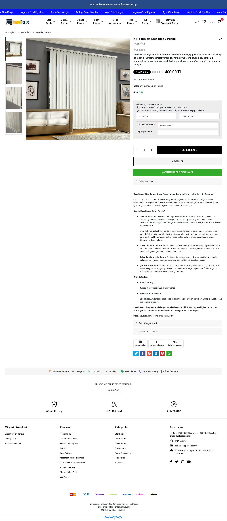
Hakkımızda (65, 434)
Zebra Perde (64, 22)
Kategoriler (121, 427)
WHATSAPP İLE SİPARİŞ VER (179, 172)
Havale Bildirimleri (13, 443)
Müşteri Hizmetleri (16, 427)
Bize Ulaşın (176, 427)
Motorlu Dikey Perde (69, 472)
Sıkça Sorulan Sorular (14, 434)
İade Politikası (66, 453)
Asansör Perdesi (67, 467)
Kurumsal (65, 427)
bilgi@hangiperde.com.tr (186, 446)
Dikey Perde (96, 22)
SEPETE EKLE (189, 149)
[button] (219, 21)
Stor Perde (49, 22)
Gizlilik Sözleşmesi (68, 439)
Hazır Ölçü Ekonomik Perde (170, 22)
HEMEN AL (178, 161)
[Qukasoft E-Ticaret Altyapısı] (113, 517)
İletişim (63, 448)
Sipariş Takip (10, 439)
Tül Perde (145, 22)
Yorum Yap (113, 390)
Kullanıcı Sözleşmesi (69, 443)
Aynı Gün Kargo (50, 12)
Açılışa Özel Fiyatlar (23, 12)
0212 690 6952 (180, 441)
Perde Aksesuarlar (115, 22)
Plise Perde (130, 22)
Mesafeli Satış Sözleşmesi (72, 458)
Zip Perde (64, 477)
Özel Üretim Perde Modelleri (72, 462)
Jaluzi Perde (80, 22)
